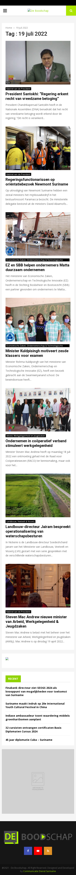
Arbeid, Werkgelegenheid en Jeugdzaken (25, 435)
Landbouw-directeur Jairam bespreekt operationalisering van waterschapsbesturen (38, 531)
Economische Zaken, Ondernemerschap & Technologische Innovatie (34, 260)
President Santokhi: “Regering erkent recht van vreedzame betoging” (37, 96)
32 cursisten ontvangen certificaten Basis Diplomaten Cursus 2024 (33, 729)
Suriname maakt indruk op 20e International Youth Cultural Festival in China (35, 705)
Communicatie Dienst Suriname (39, 871)
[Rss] (48, 851)
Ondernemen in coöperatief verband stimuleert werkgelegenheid (36, 443)
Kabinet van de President (18, 88)
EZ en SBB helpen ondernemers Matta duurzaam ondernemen (37, 267)
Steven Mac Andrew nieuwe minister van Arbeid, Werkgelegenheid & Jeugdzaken (36, 621)
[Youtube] (38, 851)
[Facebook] (28, 851)
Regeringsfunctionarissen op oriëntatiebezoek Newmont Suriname (37, 181)
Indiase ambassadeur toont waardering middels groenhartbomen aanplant (38, 717)
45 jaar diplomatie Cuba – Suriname (29, 740)
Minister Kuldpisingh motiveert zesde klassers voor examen (37, 353)
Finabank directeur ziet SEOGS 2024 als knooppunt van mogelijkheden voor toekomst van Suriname (36, 691)
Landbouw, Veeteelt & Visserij (20, 521)
